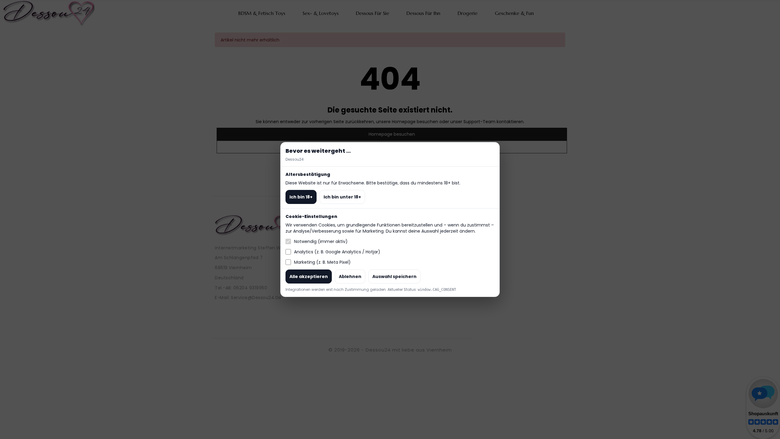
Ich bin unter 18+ (342, 197)
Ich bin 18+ (301, 197)
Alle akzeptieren (308, 276)
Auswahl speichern (394, 276)
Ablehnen (350, 276)
